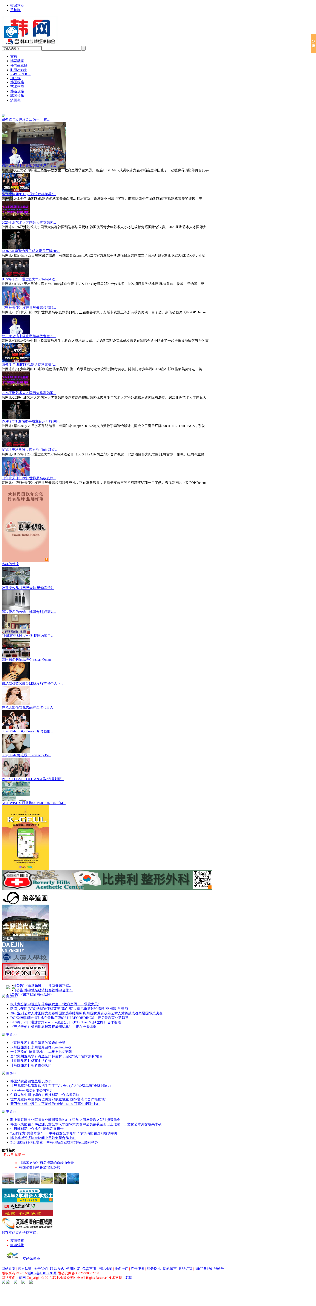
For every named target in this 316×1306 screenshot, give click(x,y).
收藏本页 (17, 5)
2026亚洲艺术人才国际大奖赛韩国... (29, 216)
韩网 (22, 1272)
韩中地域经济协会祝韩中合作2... (48, 984)
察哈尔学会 (31, 1253)
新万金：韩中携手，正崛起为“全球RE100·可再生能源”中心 (55, 1098)
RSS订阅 (185, 1263)
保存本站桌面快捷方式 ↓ (20, 1227)
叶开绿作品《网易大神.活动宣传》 (28, 582)
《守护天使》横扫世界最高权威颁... (29, 302)
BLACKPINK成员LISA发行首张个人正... (32, 677)
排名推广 (121, 1263)
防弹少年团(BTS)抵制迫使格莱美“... (29, 188)
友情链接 (17, 1234)
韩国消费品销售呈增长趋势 (31, 1075)
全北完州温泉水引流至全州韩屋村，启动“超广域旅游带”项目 (56, 1050)
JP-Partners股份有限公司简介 (31, 1084)
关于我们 (41, 1263)
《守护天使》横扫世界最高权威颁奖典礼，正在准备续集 (53, 1021)
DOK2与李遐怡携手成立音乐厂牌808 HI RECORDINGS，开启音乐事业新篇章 (69, 1012)
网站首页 (8, 1263)
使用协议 (73, 1263)
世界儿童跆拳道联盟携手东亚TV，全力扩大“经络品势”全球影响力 (60, 1080)
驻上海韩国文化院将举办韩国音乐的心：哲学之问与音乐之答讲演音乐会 (65, 1114)
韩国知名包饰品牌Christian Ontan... (27, 654)
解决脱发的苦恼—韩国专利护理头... (29, 606)
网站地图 (105, 1263)
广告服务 (137, 1263)
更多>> (11, 990)
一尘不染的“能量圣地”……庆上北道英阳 (41, 1046)
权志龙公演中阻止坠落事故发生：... (29, 160)
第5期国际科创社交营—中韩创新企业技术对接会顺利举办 (54, 1136)
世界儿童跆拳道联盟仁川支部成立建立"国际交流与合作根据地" (58, 1093)
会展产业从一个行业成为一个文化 (45, 1157)
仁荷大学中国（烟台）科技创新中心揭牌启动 (44, 1089)
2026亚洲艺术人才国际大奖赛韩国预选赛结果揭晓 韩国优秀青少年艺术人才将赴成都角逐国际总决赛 (86, 1007)
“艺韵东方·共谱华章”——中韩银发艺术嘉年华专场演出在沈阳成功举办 (64, 1127)
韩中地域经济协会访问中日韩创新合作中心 (43, 1132)
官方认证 (25, 1263)
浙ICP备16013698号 (209, 1263)
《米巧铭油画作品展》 (36, 989)
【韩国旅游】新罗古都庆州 (31, 1059)
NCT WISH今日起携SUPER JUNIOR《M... (34, 797)
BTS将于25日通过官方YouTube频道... (30, 273)
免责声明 (89, 1263)
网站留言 (170, 1263)
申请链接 (17, 1239)
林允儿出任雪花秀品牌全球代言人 (27, 701)
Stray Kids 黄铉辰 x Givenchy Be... (26, 749)
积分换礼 (154, 1263)
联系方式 (57, 1263)
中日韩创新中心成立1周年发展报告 (37, 1123)
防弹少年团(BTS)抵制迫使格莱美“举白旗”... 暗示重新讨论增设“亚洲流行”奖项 (69, 1003)
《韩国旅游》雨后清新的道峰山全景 (37, 1037)
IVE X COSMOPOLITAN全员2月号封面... (33, 773)
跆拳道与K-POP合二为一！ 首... (26, 119)
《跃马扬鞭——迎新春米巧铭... (48, 980)
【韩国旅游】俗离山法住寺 (31, 1055)
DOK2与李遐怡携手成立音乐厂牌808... (31, 245)
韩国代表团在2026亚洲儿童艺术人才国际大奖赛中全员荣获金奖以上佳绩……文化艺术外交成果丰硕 (86, 1118)
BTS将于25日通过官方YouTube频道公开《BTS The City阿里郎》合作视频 (65, 1016)
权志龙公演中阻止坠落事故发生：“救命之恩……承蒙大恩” (54, 998)
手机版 (15, 10)
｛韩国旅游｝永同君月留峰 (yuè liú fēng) (40, 1041)
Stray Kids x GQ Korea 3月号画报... (27, 725)
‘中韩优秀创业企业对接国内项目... (28, 630)
